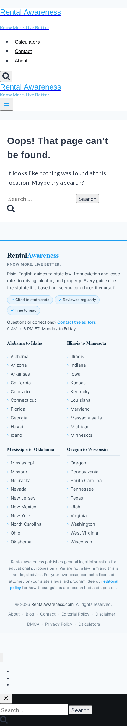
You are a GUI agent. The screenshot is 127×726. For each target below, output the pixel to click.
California (19, 383)
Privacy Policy (58, 623)
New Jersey (21, 498)
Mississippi (20, 463)
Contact (23, 51)
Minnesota (79, 435)
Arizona (17, 365)
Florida (16, 409)
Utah (73, 507)
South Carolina (84, 480)
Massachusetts (84, 418)
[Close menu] (1, 657)
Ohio (13, 533)
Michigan (78, 426)
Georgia (17, 418)
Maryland (78, 409)
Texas (75, 498)
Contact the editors (76, 322)
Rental (33, 255)
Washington (81, 524)
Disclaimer (105, 613)
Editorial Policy (75, 613)
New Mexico (21, 507)
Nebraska (18, 480)
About (21, 61)
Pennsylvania (82, 471)
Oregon (76, 463)
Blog (30, 613)
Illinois (75, 356)
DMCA (33, 623)
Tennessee (80, 489)
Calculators (27, 42)
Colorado (18, 391)
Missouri (18, 471)
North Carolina (24, 524)
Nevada (16, 489)
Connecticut (21, 400)
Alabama (17, 356)
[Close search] (6, 699)
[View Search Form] (6, 76)
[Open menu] (6, 104)
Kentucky (78, 391)
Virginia (77, 515)
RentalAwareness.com (52, 604)
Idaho (14, 435)
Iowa (73, 374)
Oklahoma (19, 542)
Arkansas (18, 374)
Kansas (76, 383)
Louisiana (78, 400)
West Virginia (82, 533)
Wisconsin (79, 542)
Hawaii (16, 426)
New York (19, 515)
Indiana (76, 365)
